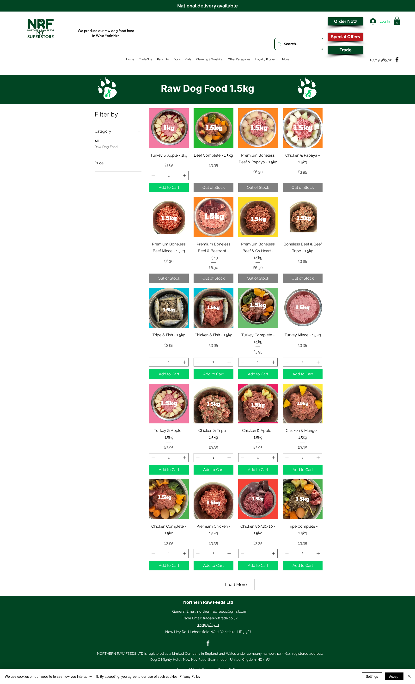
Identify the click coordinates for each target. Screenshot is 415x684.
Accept (394, 676)
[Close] (409, 676)
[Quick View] (169, 128)
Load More (236, 584)
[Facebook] (208, 643)
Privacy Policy (189, 676)
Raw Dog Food (106, 147)
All (97, 141)
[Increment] (185, 175)
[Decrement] (153, 175)
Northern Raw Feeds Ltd (208, 602)
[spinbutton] (169, 175)
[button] (397, 21)
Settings (372, 676)
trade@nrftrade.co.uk (220, 618)
